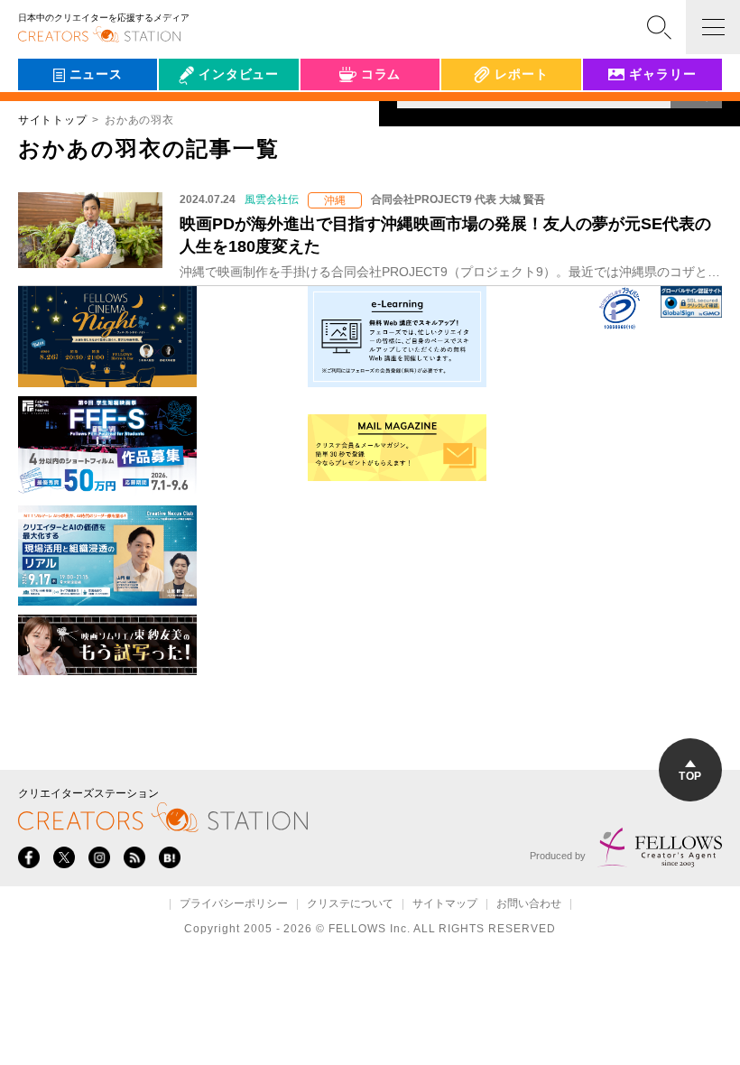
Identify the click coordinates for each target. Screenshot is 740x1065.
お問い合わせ (528, 904)
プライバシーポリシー (234, 904)
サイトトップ (52, 120)
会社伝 (194, 115)
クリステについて (350, 904)
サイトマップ (444, 904)
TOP (690, 776)
